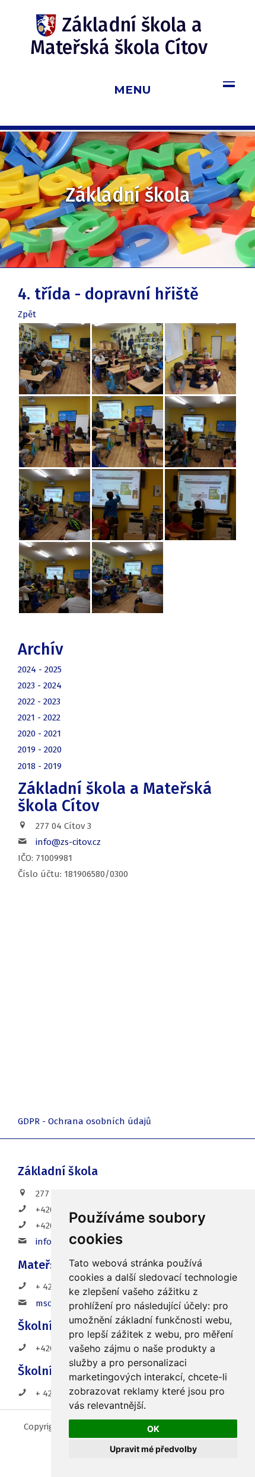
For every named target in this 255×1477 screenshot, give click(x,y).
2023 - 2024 (40, 685)
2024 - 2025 (40, 669)
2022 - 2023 (39, 701)
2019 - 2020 (40, 749)
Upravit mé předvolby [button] (153, 1449)
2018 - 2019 (40, 766)
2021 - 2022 (39, 717)
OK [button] (153, 1429)
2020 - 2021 (39, 733)
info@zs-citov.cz (68, 842)
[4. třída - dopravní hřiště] (54, 358)
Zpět (27, 314)
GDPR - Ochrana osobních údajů (84, 1121)
